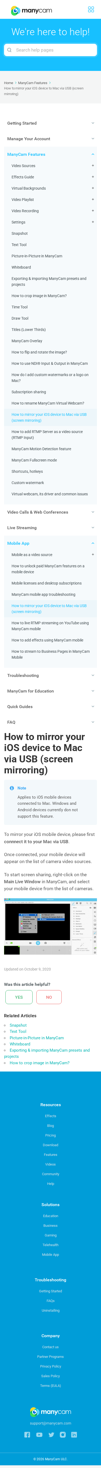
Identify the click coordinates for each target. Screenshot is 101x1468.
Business (50, 1226)
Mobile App (50, 1255)
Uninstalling (51, 1310)
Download (50, 1145)
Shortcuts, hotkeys (27, 471)
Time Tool (19, 307)
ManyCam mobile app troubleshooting (43, 594)
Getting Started (50, 1291)
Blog (50, 1126)
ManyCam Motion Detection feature (41, 449)
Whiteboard (21, 267)
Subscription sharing (29, 392)
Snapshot (20, 233)
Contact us (50, 1347)
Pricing (50, 1135)
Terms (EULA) (50, 1386)
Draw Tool (20, 318)
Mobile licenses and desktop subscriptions (47, 583)
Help (50, 1184)
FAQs (51, 1301)
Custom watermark (28, 483)
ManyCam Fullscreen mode (34, 460)
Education (50, 1216)
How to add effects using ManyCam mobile (47, 640)
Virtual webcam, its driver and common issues (50, 494)
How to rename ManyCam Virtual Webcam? (48, 403)
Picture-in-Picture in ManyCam (37, 256)
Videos (50, 1164)
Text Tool (19, 245)
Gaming (51, 1235)
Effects (50, 1116)
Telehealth (50, 1245)
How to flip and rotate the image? (39, 352)
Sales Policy (50, 1376)
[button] (19, 997)
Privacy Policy (50, 1366)
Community (50, 1174)
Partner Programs (50, 1357)
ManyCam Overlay (27, 341)
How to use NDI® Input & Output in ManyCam (50, 363)
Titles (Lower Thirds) (29, 329)
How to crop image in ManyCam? (39, 296)
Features (50, 1155)
